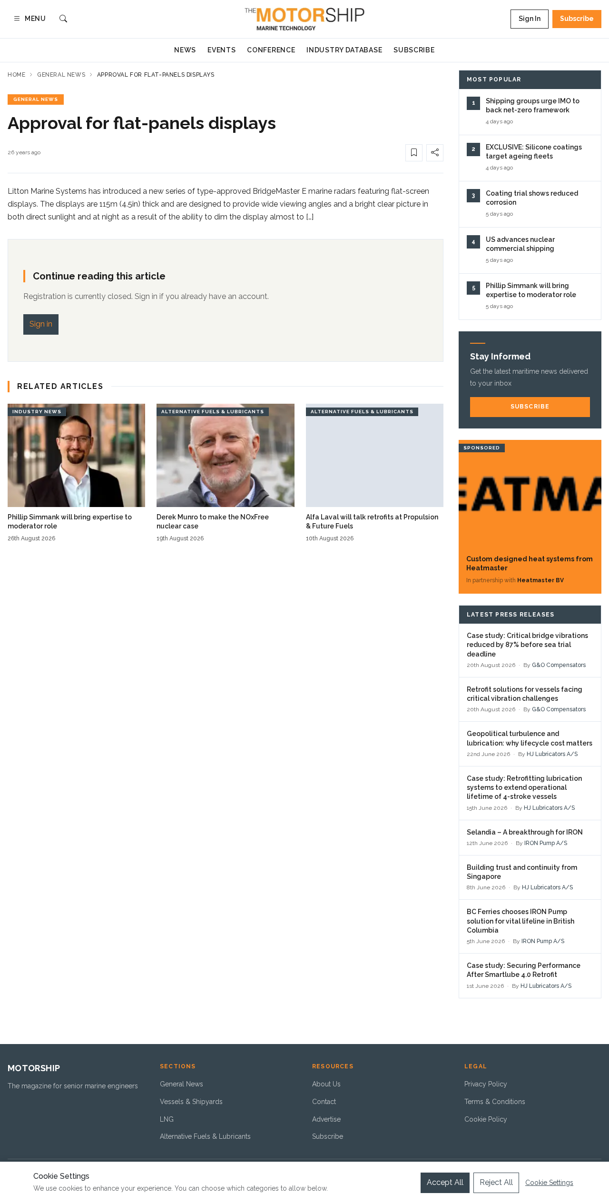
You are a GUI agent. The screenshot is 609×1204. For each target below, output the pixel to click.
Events (221, 50)
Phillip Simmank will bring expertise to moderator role (70, 521)
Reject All (496, 1182)
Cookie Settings (549, 1182)
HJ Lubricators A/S (552, 754)
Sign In (529, 18)
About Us (326, 1084)
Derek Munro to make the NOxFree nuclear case (213, 521)
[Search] (63, 19)
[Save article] (413, 152)
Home (16, 74)
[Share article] (434, 152)
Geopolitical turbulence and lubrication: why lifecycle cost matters (529, 738)
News (185, 50)
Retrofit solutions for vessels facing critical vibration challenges (524, 694)
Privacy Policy (485, 1084)
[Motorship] (304, 19)
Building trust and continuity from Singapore (522, 872)
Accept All (445, 1182)
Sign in (40, 323)
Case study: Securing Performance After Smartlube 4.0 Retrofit (523, 970)
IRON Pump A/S (545, 843)
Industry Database (344, 50)
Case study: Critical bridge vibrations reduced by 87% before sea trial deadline (527, 645)
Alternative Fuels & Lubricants (205, 1136)
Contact (324, 1101)
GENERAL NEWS (35, 99)
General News (61, 74)
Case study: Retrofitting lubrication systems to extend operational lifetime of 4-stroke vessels (524, 788)
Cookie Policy (485, 1119)
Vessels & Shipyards (191, 1101)
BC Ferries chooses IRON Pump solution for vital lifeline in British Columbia (520, 921)
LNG (167, 1119)
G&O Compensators (559, 665)
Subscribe (577, 18)
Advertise (326, 1119)
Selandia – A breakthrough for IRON (525, 832)
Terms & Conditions (494, 1101)
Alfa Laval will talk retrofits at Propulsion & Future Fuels (372, 521)
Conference (271, 50)
